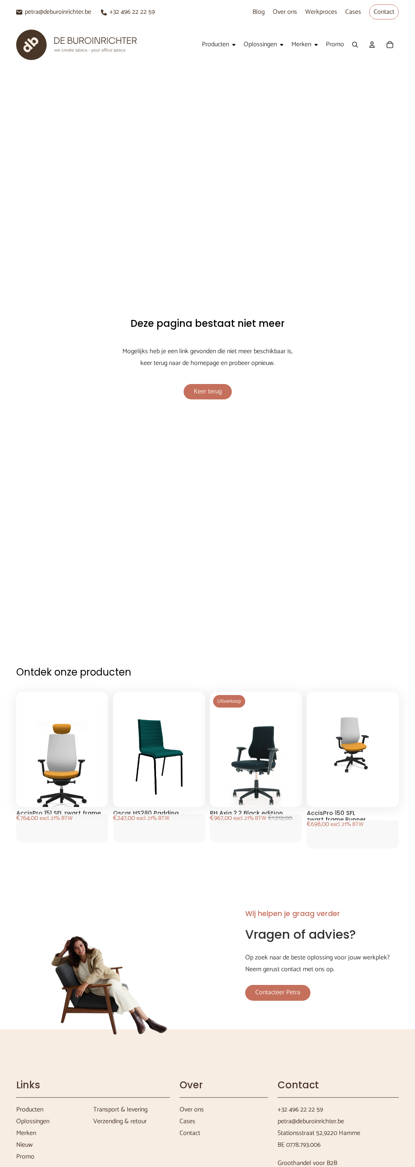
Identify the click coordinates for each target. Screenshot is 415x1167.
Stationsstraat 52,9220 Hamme (319, 1133)
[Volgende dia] (94, 767)
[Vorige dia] (30, 767)
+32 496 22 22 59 (132, 11)
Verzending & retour (120, 1121)
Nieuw (24, 1144)
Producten (29, 1109)
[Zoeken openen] (355, 45)
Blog (258, 11)
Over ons (285, 11)
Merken (26, 1133)
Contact (384, 11)
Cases (353, 11)
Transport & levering (120, 1109)
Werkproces (321, 11)
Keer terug (208, 391)
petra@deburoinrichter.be (58, 11)
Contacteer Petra (277, 992)
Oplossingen (32, 1121)
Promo (25, 1156)
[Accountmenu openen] (372, 45)
